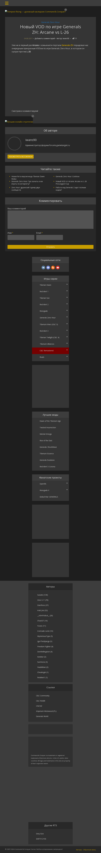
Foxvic (39, 626)
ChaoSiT (40, 621)
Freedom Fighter (44, 646)
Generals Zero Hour (50, 22)
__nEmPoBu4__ (43, 615)
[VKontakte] (43, 267)
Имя (10, 233)
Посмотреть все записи (20, 156)
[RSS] (53, 267)
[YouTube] (58, 267)
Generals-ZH (67, 45)
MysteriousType (43, 636)
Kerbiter (40, 657)
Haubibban (41, 667)
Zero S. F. (41, 600)
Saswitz (40, 595)
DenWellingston (43, 651)
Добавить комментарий (45, 38)
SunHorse (41, 662)
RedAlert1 (41, 677)
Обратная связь (89, 850)
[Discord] (48, 267)
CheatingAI (41, 672)
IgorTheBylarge (43, 641)
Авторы (79, 850)
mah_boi (40, 610)
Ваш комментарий (17, 208)
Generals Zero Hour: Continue (67, 176)
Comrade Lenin (43, 631)
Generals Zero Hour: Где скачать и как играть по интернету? (27, 182)
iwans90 (66, 38)
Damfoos (41, 605)
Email (39, 233)
